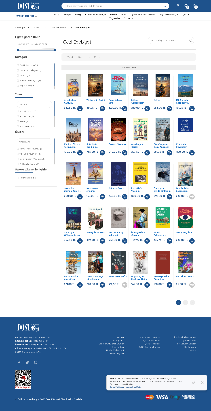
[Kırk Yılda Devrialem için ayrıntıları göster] (185, 125)
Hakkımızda (190, 347)
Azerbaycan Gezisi (137, 145)
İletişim (192, 350)
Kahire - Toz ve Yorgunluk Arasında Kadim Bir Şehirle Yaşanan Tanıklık (73, 145)
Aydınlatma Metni (151, 340)
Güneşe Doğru (116, 188)
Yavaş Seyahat (184, 232)
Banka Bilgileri (117, 353)
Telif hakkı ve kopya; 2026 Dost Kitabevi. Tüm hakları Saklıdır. (50, 399)
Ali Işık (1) (24, 121)
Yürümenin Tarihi (96, 100)
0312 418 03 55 (47, 344)
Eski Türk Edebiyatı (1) (30, 70)
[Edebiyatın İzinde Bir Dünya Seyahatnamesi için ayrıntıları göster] (163, 172)
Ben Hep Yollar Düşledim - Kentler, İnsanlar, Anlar (163, 278)
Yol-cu (157, 100)
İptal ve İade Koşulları (185, 337)
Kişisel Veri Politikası (150, 337)
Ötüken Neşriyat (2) (29, 164)
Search (191, 40)
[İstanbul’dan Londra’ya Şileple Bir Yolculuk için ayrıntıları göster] (185, 174)
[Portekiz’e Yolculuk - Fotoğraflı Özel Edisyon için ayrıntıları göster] (140, 173)
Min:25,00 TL (23, 44)
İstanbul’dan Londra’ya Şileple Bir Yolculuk (182, 189)
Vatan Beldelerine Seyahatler (160, 234)
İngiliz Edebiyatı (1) (28, 85)
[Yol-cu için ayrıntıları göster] (163, 86)
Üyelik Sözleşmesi (115, 350)
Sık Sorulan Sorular (186, 343)
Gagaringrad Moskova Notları (139, 278)
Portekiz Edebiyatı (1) (30, 80)
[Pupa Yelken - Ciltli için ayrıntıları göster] (118, 84)
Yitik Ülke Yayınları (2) (30, 153)
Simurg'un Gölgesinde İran (72, 234)
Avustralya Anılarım (92, 189)
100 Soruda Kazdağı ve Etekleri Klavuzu (184, 101)
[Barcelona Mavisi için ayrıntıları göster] (185, 262)
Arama (120, 337)
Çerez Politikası (152, 343)
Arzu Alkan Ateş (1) (28, 126)
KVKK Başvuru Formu (149, 347)
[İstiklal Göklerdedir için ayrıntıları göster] (140, 85)
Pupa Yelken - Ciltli (116, 101)
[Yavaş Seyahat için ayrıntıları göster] (185, 217)
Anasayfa (20, 27)
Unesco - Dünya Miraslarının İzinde (95, 278)
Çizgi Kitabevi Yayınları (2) (32, 158)
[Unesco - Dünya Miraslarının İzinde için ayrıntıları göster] (96, 262)
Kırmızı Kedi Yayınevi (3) (31, 148)
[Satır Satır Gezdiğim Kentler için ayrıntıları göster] (96, 129)
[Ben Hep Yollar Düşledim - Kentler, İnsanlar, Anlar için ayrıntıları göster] (163, 263)
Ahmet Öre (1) (26, 116)
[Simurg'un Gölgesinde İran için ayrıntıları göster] (73, 218)
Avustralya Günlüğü (70, 101)
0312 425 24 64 (40, 341)
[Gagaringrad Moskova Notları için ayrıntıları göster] (140, 262)
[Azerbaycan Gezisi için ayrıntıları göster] (140, 129)
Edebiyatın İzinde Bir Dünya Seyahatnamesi (162, 189)
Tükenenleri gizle (27, 177)
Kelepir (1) (24, 75)
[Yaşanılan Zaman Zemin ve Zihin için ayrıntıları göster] (73, 173)
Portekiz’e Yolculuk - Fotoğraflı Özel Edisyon (139, 189)
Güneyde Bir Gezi (96, 232)
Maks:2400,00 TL (38, 44)
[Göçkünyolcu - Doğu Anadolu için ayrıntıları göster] (163, 129)
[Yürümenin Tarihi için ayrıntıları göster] (96, 85)
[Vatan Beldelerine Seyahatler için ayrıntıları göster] (163, 217)
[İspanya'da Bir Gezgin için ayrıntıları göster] (140, 217)
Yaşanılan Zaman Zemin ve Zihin (73, 189)
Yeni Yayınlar (118, 340)
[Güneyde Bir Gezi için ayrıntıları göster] (96, 219)
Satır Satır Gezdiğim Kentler (92, 145)
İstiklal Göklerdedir (137, 101)
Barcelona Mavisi (185, 276)
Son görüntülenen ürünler (111, 343)
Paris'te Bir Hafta (118, 276)
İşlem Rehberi (189, 340)
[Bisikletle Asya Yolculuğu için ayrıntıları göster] (118, 217)
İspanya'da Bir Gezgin (138, 234)
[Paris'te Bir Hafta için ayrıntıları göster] (118, 262)
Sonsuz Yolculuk (117, 144)
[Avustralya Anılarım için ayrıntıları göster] (96, 173)
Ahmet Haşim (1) (27, 111)
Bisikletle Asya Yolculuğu (116, 234)
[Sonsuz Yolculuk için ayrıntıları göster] (118, 129)
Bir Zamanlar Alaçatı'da (71, 278)
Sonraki (192, 302)
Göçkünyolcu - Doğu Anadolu (161, 145)
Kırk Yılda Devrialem (181, 145)
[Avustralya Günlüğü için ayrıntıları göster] (73, 86)
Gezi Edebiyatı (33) (28, 65)
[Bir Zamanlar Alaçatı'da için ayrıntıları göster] (73, 262)
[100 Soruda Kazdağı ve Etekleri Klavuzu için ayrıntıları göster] (185, 87)
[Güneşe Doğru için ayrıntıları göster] (118, 174)
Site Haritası (118, 347)
